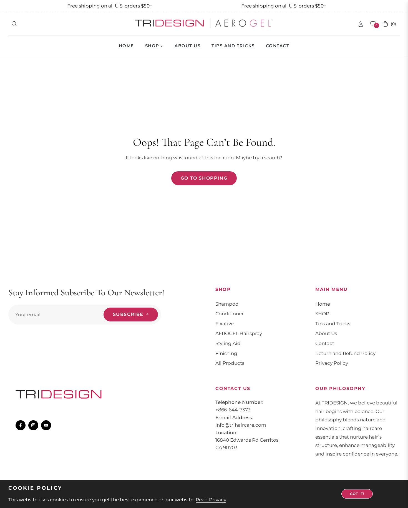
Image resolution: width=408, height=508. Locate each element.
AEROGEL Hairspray (238, 333)
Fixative (224, 323)
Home (322, 304)
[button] (14, 24)
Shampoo (226, 304)
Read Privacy (211, 499)
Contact (324, 343)
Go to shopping (204, 178)
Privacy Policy (331, 363)
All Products (229, 363)
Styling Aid (228, 343)
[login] (361, 24)
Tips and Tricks (332, 323)
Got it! (357, 494)
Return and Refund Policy (345, 353)
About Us (326, 333)
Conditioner (229, 313)
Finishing (226, 353)
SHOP (322, 313)
